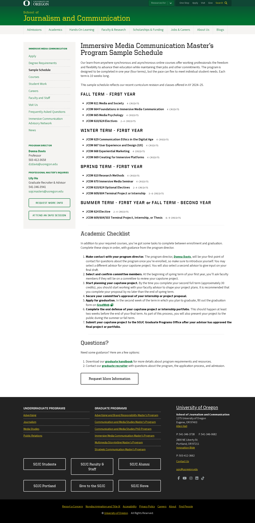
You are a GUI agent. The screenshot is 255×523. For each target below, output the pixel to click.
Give (210, 3)
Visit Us (33, 105)
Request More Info (49, 202)
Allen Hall (181, 426)
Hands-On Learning (81, 30)
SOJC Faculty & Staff (92, 466)
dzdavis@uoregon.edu (43, 164)
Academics (55, 30)
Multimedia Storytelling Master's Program (119, 442)
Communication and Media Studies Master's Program (125, 422)
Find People (186, 506)
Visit (203, 3)
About (172, 506)
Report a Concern (72, 506)
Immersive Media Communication (48, 48)
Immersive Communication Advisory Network (46, 121)
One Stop (184, 3)
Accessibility (130, 506)
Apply (195, 3)
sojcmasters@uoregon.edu (46, 191)
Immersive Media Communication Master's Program (124, 436)
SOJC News (139, 486)
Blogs (220, 30)
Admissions (34, 30)
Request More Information (109, 379)
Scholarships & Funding (148, 30)
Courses (34, 77)
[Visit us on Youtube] (184, 478)
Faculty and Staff (39, 98)
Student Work (38, 84)
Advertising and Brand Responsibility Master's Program (126, 415)
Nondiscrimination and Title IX (103, 506)
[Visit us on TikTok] (203, 478)
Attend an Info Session (49, 215)
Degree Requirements (43, 63)
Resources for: (158, 3)
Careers (33, 91)
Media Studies (31, 429)
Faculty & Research (113, 30)
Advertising (29, 415)
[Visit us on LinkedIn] (197, 478)
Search (219, 3)
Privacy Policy (147, 506)
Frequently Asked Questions (47, 112)
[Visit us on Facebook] (178, 478)
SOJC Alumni (140, 464)
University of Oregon (197, 407)
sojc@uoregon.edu (187, 469)
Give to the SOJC (92, 486)
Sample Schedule (39, 70)
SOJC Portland (44, 486)
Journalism (29, 422)
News (32, 130)
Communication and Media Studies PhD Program (123, 429)
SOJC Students (44, 464)
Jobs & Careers (180, 30)
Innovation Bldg (185, 448)
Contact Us (182, 461)
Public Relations (32, 436)
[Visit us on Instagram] (191, 478)
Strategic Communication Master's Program (120, 449)
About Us (203, 30)
